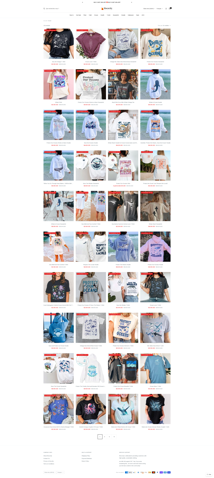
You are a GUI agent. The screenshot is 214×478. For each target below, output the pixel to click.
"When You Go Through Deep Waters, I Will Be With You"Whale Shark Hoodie (58, 183)
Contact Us (46, 458)
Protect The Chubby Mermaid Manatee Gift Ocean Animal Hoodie (91, 386)
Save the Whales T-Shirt (123, 305)
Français (159, 8)
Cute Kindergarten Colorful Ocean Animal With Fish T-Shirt (58, 305)
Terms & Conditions (48, 463)
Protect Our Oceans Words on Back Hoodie (59, 143)
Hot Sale (78, 15)
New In (71, 15)
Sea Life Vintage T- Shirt (58, 61)
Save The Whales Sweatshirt (91, 183)
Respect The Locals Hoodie (90, 264)
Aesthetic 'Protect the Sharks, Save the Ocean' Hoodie (155, 143)
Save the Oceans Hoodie (91, 143)
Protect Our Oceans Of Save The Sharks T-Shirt (91, 305)
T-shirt (108, 15)
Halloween (131, 15)
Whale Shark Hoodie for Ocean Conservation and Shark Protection (123, 143)
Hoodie (123, 15)
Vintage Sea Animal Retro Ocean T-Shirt (91, 345)
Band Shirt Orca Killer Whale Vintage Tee (123, 102)
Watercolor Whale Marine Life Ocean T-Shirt (123, 427)
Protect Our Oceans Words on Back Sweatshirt (91, 102)
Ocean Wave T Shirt (155, 386)
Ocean (96, 15)
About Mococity (47, 455)
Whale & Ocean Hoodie (155, 102)
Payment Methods (87, 458)
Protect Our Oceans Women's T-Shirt (123, 345)
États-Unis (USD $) (149, 8)
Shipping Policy (86, 455)
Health (102, 15)
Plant (85, 15)
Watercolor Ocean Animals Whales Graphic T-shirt (155, 427)
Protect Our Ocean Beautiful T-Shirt (123, 386)
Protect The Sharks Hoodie (123, 264)
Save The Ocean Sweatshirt (58, 386)
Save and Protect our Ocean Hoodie (58, 345)
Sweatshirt (116, 15)
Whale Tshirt (58, 102)
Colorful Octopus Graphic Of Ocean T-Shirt (91, 427)
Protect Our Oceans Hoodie (155, 264)
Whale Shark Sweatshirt (155, 224)
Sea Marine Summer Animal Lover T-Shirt (123, 224)
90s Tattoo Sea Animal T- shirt (155, 345)
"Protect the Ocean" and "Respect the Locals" (155, 183)
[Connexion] (166, 8)
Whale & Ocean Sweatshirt (58, 224)
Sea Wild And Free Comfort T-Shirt (91, 224)
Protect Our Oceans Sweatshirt (155, 61)
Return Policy (85, 461)
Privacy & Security (48, 461)
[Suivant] (114, 436)
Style (137, 15)
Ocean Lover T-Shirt (90, 61)
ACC (143, 15)
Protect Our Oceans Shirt (123, 183)
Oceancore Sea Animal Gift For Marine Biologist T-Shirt (59, 427)
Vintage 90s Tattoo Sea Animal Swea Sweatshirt (123, 61)
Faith (90, 15)
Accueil (45, 20)
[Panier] (170, 8)
